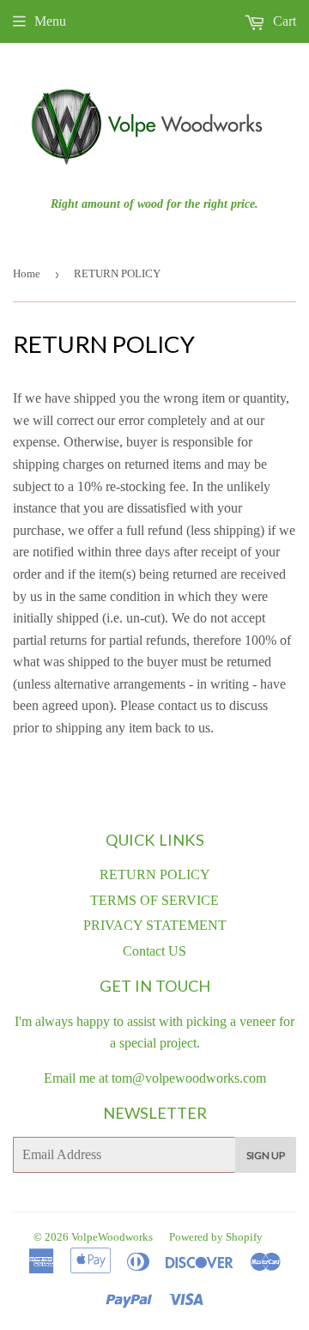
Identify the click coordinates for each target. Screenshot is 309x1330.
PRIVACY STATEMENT (155, 925)
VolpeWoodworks (112, 1236)
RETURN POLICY (155, 874)
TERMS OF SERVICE (154, 900)
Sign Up (265, 1155)
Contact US (154, 951)
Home (26, 273)
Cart (283, 21)
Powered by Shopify (216, 1236)
